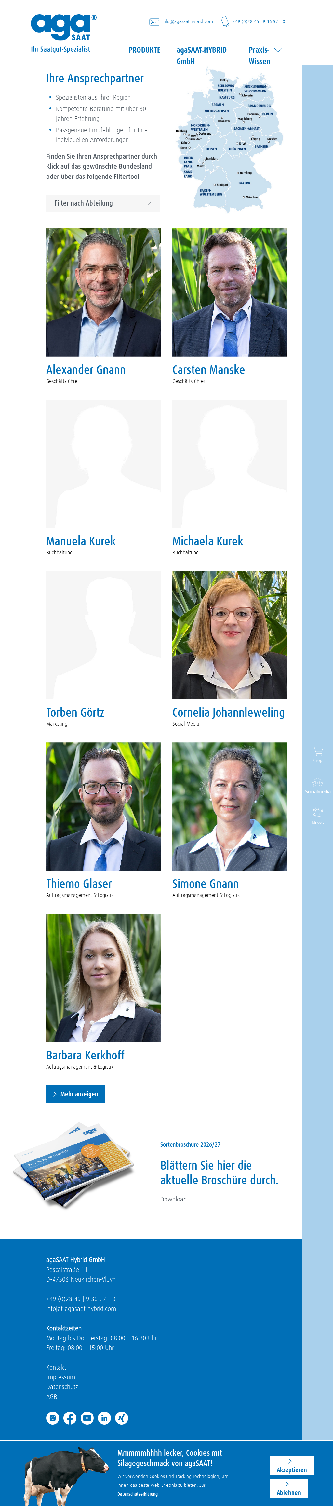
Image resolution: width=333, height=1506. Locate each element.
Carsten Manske (208, 370)
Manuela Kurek (81, 541)
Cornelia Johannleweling (228, 713)
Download (173, 1199)
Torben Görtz (75, 713)
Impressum (60, 1377)
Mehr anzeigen (79, 1094)
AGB (51, 1397)
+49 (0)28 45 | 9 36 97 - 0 (80, 1299)
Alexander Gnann (86, 370)
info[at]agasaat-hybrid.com (81, 1309)
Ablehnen (289, 1492)
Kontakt (56, 1367)
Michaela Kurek (207, 541)
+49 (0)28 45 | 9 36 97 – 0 (259, 21)
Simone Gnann (205, 884)
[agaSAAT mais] (64, 27)
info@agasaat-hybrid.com (187, 21)
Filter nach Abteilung (84, 203)
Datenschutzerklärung (137, 1494)
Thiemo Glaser (79, 884)
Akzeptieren (292, 1470)
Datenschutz (62, 1387)
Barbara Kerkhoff (85, 1056)
